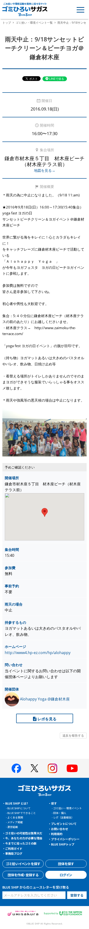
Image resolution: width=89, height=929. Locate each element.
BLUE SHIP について (19, 808)
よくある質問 (15, 817)
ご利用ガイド (13, 848)
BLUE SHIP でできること (21, 813)
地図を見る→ (44, 170)
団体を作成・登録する (23, 874)
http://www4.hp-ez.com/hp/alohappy (37, 652)
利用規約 (56, 834)
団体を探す (66, 863)
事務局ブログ (13, 853)
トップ (6, 23)
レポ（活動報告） (63, 817)
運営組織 (12, 827)
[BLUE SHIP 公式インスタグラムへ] (52, 768)
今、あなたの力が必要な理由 (23, 838)
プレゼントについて (64, 824)
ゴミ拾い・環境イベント (67, 808)
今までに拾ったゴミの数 (21, 843)
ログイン (66, 874)
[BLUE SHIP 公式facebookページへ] (16, 768)
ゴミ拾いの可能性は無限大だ (23, 833)
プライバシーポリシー (65, 839)
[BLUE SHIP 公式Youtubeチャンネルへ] (72, 768)
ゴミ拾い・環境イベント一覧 (34, 23)
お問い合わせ (59, 829)
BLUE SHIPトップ (62, 844)
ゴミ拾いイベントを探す (23, 863)
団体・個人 (59, 813)
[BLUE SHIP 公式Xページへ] (34, 768)
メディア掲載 (15, 822)
